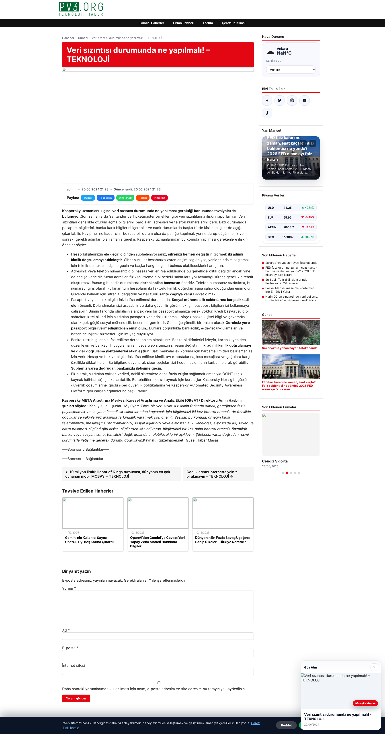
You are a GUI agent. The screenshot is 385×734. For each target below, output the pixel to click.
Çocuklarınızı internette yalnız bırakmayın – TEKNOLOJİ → (211, 474)
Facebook (105, 197)
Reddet (286, 725)
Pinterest (159, 197)
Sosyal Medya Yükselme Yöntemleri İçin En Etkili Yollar (290, 289)
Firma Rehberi (183, 23)
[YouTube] (304, 100)
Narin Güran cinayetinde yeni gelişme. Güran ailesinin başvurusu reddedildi (291, 298)
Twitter (88, 197)
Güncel (83, 38)
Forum (208, 23)
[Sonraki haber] (312, 143)
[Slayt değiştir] (283, 473)
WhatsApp (125, 197)
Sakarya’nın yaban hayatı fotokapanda (291, 262)
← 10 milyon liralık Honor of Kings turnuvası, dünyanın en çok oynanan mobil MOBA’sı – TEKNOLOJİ (117, 474)
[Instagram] (292, 100)
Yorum (69, 588)
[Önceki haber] (303, 143)
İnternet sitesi (73, 665)
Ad (66, 630)
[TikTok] (267, 113)
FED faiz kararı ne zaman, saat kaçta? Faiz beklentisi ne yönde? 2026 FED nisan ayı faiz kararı (291, 271)
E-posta (70, 648)
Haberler (68, 38)
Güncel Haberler (151, 23)
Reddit (143, 197)
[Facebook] (267, 100)
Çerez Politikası (234, 23)
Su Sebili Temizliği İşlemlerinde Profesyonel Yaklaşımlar (286, 281)
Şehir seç (274, 60)
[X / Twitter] (279, 100)
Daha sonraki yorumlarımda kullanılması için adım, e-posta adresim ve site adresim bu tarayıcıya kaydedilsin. (154, 689)
